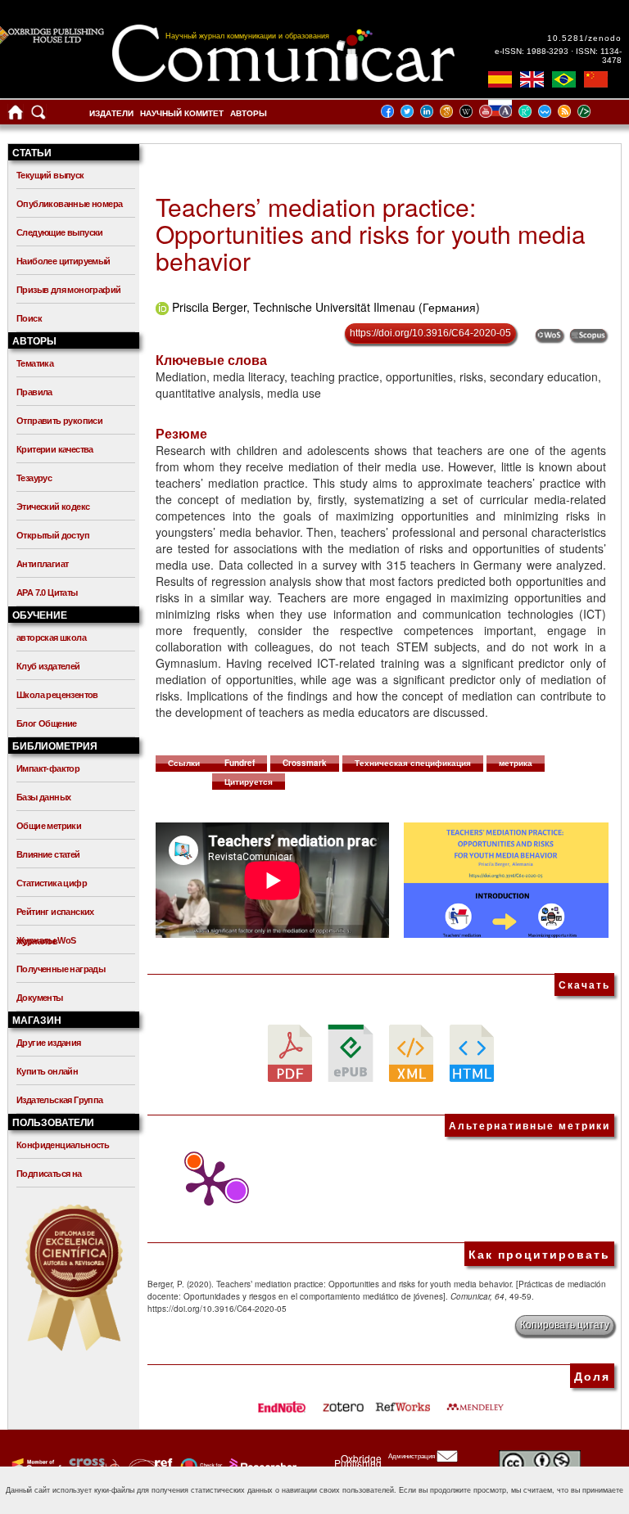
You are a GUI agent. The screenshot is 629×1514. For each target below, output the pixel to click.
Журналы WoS (45, 940)
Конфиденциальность (62, 1145)
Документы (39, 998)
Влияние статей (48, 854)
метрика (515, 762)
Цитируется (248, 781)
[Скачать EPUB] (350, 1052)
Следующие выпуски (59, 232)
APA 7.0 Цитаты (47, 592)
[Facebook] (392, 110)
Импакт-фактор (47, 768)
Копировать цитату (564, 1325)
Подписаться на (49, 1173)
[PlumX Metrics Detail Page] (205, 1183)
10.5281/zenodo (584, 38)
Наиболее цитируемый (63, 261)
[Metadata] (597, 110)
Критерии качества (54, 449)
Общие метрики (48, 826)
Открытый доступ (52, 535)
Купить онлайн (47, 1071)
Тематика (34, 363)
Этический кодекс (52, 506)
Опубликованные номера (69, 204)
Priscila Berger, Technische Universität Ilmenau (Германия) (326, 307)
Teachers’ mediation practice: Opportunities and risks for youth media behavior (371, 233)
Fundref (239, 762)
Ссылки (184, 762)
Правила (34, 392)
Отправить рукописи (59, 421)
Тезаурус (34, 478)
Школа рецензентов (57, 695)
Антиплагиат (42, 564)
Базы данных (43, 797)
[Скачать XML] (411, 1052)
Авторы (248, 113)
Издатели (111, 113)
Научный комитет (182, 113)
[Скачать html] (471, 1052)
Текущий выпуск (50, 175)
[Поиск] (38, 115)
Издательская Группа (59, 1100)
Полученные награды (60, 969)
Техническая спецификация (413, 762)
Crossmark (305, 762)
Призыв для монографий (68, 290)
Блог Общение (46, 723)
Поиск (29, 318)
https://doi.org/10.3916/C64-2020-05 (430, 333)
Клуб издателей (48, 666)
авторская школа (51, 637)
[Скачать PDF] (290, 1052)
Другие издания (48, 1043)
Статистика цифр (51, 883)
